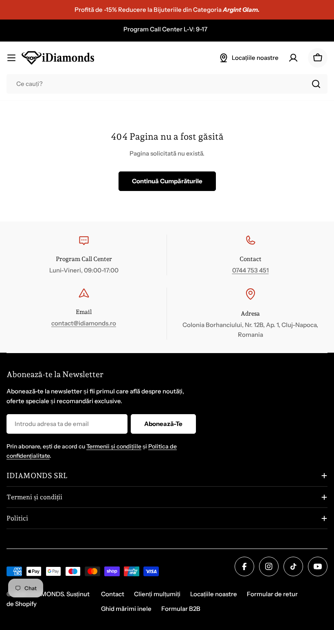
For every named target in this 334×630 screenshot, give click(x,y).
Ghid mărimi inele (126, 608)
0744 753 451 (250, 270)
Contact (112, 594)
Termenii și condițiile (113, 446)
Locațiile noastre (213, 594)
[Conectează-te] (293, 58)
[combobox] (167, 84)
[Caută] (316, 84)
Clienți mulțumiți (157, 594)
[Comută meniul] (11, 58)
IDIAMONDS (46, 594)
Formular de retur (272, 594)
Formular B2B (180, 608)
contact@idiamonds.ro (83, 323)
